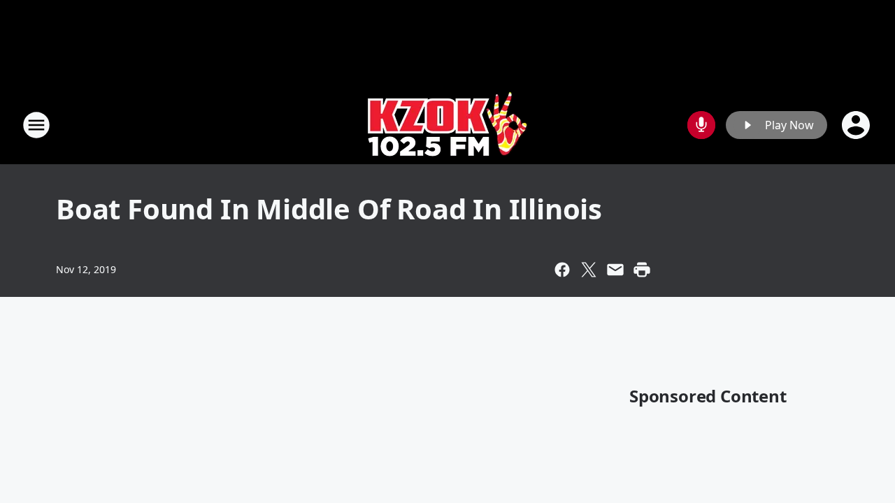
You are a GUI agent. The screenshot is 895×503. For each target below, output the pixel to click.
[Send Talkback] (701, 125)
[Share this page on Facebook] (562, 269)
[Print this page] (642, 269)
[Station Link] (448, 124)
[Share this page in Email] (615, 269)
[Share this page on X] (589, 269)
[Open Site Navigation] (36, 125)
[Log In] (857, 125)
